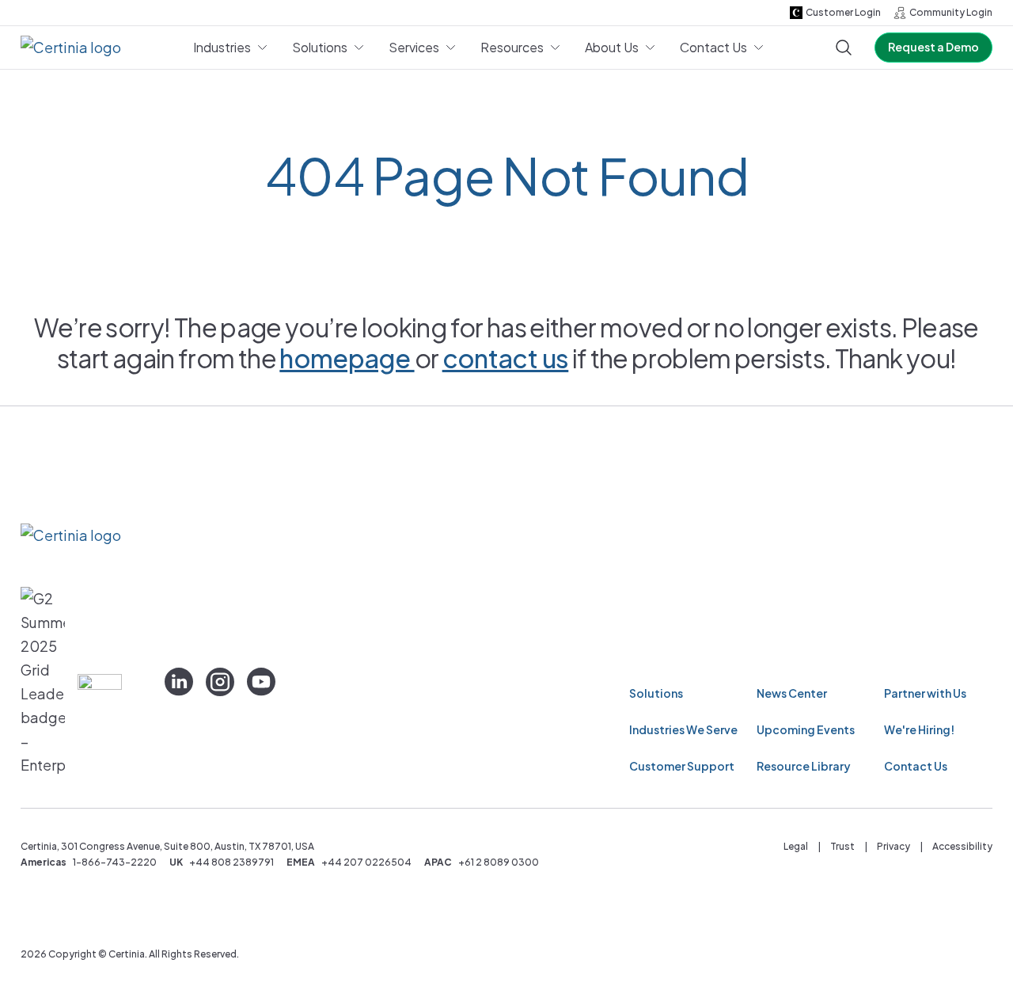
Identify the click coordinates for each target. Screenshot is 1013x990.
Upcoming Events (806, 729)
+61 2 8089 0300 (498, 862)
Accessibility (962, 846)
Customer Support (681, 766)
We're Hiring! (919, 729)
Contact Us (915, 766)
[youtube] (261, 682)
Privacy (893, 846)
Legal (795, 846)
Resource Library (804, 766)
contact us (505, 358)
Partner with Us (925, 693)
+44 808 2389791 (231, 862)
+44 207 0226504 (366, 862)
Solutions (656, 693)
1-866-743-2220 (115, 862)
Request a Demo (933, 47)
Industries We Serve (683, 729)
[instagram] (220, 682)
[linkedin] (179, 682)
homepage (346, 358)
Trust (842, 846)
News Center (792, 693)
